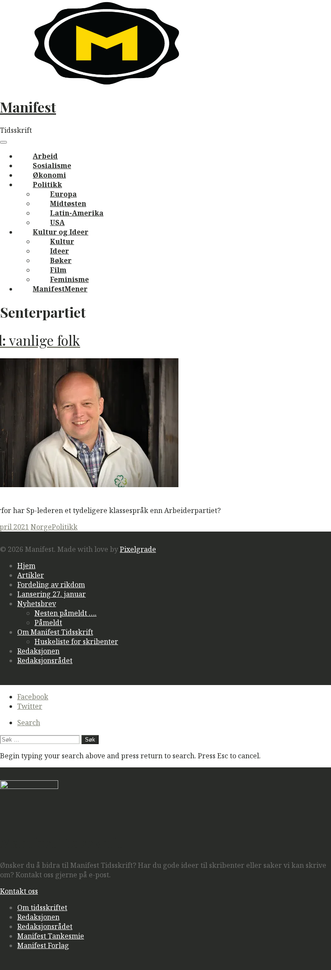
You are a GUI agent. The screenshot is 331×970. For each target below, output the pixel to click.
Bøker (61, 260)
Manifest (28, 106)
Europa (63, 194)
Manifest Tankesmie (50, 936)
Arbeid (45, 156)
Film (58, 270)
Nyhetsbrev (36, 603)
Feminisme (69, 279)
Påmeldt (48, 622)
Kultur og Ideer (60, 232)
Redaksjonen (38, 651)
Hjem (26, 565)
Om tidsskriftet (42, 907)
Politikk (47, 184)
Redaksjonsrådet (44, 660)
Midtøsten (68, 203)
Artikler (30, 575)
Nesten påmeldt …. (65, 613)
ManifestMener (60, 289)
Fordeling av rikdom (51, 584)
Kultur (62, 241)
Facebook (32, 696)
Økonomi (49, 175)
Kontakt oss (19, 891)
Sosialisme (52, 165)
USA (57, 222)
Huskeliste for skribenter (76, 641)
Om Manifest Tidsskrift (55, 632)
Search (28, 722)
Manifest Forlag (43, 945)
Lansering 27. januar (51, 594)
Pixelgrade (138, 549)
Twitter (29, 706)
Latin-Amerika (76, 213)
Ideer (59, 251)
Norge (41, 527)
